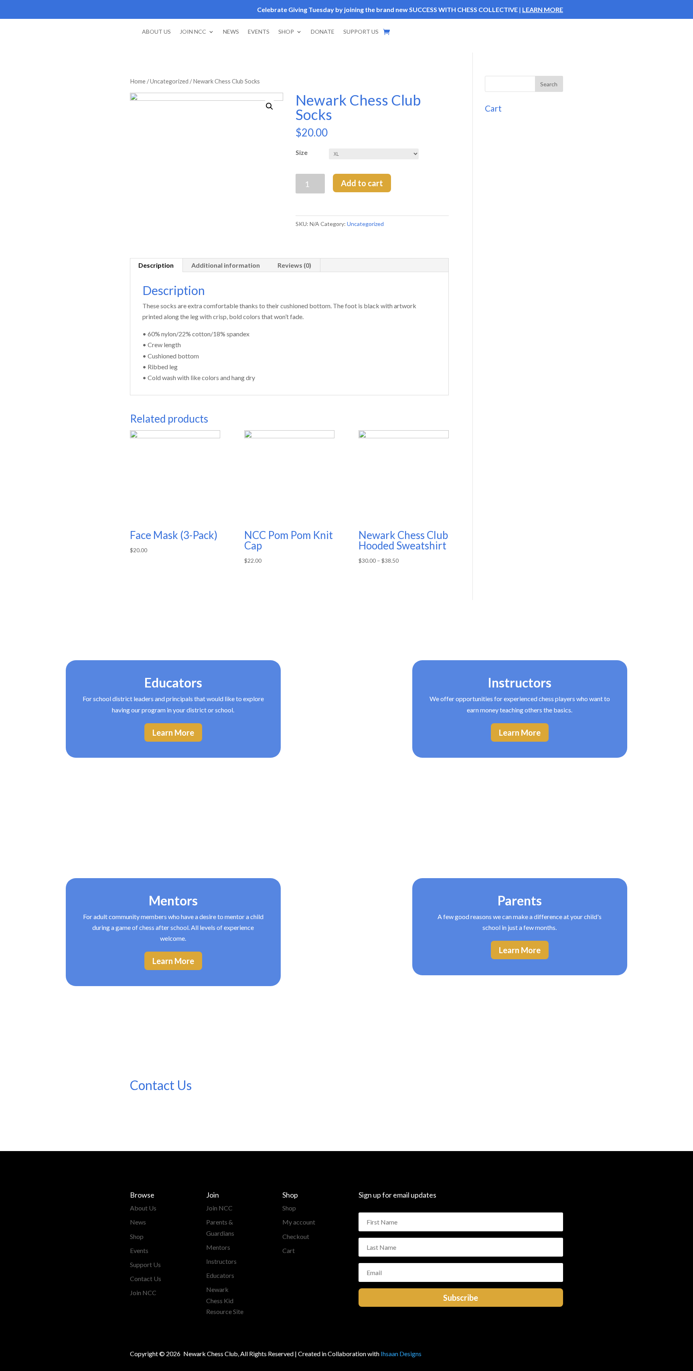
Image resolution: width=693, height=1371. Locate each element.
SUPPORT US (361, 31)
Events (139, 1250)
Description (156, 265)
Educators (220, 1275)
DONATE (322, 31)
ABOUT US (156, 31)
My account (298, 1222)
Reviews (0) (294, 265)
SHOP (286, 31)
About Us (143, 1208)
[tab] (156, 265)
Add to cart (362, 183)
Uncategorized (169, 81)
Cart (288, 1250)
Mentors (218, 1247)
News (138, 1222)
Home (138, 81)
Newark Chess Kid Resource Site (224, 1300)
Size (302, 152)
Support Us (145, 1264)
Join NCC (143, 1292)
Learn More (173, 732)
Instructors (221, 1261)
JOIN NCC (193, 31)
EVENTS (259, 31)
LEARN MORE (542, 9)
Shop (137, 1236)
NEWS (231, 31)
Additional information (225, 265)
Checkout (295, 1236)
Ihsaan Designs (401, 1353)
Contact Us (145, 1278)
